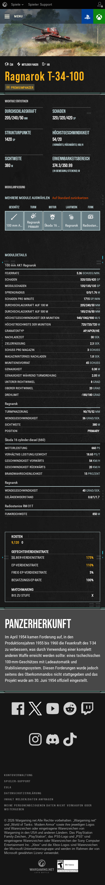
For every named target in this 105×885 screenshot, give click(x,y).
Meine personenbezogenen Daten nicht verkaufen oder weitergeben (48, 807)
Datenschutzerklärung (23, 793)
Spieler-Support (17, 781)
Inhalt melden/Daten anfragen (28, 799)
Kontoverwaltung (18, 775)
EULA (7, 787)
